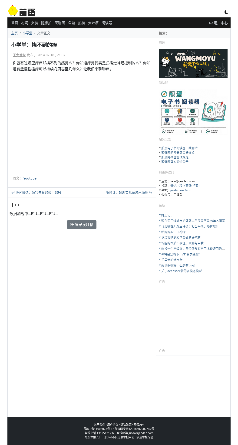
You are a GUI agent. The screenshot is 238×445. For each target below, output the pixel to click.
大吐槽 (93, 22)
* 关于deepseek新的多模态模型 (180, 271)
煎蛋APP (139, 425)
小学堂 (27, 33)
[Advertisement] (193, 317)
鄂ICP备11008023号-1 (98, 429)
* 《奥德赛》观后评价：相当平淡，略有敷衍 (189, 226)
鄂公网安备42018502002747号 (134, 429)
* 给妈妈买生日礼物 (172, 232)
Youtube (29, 178)
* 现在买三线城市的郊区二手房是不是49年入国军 (192, 221)
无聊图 (60, 22)
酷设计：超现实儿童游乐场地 (127, 192)
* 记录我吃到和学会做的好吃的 (180, 237)
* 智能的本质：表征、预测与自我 (181, 243)
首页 (14, 22)
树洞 (24, 22)
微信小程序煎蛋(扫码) (184, 185)
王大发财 (19, 55)
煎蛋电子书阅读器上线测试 (179, 148)
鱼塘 (71, 22)
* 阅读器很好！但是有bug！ (178, 265)
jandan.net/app (180, 190)
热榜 (81, 22)
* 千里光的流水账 (170, 260)
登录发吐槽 (83, 224)
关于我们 (99, 425)
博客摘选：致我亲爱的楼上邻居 (38, 192)
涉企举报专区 (144, 437)
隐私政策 (126, 425)
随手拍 (46, 22)
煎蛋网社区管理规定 (174, 157)
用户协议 (112, 425)
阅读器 (107, 22)
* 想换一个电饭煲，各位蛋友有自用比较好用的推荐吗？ (196, 248)
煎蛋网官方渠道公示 (174, 162)
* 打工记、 (166, 215)
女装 (34, 22)
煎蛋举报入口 (93, 437)
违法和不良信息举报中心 (119, 437)
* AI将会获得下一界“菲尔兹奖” (179, 254)
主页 (14, 33)
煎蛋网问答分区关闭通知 (178, 153)
